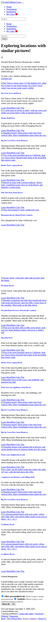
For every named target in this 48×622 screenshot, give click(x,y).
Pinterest (4, 616)
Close (4, 39)
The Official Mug (14, 618)
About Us (42, 618)
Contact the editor (26, 614)
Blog (3, 618)
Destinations (11, 9)
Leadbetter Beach (7, 524)
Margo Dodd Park (8, 118)
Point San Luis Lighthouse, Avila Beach (16, 387)
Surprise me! (6, 78)
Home (9, 7)
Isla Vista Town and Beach (11, 93)
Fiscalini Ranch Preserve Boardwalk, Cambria (18, 310)
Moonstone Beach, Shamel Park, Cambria (17, 215)
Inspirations (11, 12)
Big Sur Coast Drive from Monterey (14, 141)
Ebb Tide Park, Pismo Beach (12, 193)
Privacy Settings (30, 618)
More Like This (17, 108)
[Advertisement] (24, 251)
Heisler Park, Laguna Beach (11, 165)
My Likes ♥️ (12, 14)
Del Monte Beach (7, 286)
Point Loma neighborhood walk (13, 455)
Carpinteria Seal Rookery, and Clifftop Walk (18, 477)
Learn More (6, 108)
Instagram (14, 616)
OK (13, 604)
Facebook (39, 614)
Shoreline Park (6, 338)
